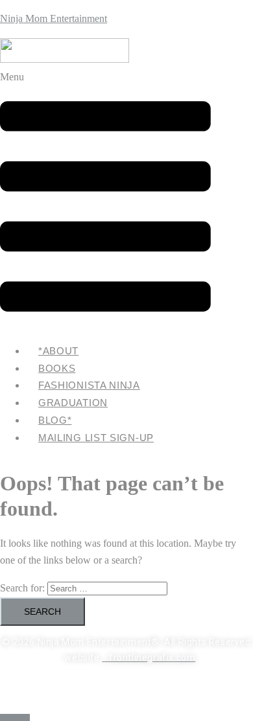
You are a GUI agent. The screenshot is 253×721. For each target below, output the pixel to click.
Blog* (55, 420)
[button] (105, 200)
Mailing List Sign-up (96, 437)
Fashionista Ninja (89, 385)
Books (57, 368)
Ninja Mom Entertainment (53, 18)
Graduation (73, 402)
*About (58, 350)
